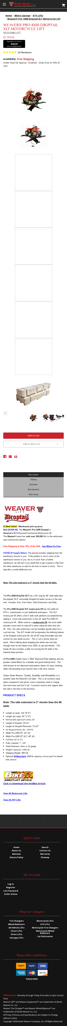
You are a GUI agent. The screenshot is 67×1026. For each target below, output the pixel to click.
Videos (33, 479)
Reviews (33, 484)
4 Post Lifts (16, 934)
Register (10, 887)
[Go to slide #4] (59, 417)
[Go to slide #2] (46, 417)
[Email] (10, 456)
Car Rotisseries (45, 936)
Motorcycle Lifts (45, 921)
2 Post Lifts (16, 931)
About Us (16, 850)
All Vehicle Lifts (16, 927)
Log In (11, 884)
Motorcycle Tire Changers (45, 927)
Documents (33, 489)
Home (16, 847)
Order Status (10, 894)
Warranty (33, 494)
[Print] (15, 456)
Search (45, 847)
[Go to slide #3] (52, 417)
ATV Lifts (45, 924)
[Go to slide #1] (33, 417)
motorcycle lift (40, 622)
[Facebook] (4, 456)
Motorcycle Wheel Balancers (45, 932)
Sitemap (45, 857)
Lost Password (10, 891)
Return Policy (16, 857)
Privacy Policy (32, 979)
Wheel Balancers (16, 924)
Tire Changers (16, 921)
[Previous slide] (5, 413)
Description (33, 474)
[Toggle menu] (4, 4)
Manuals (16, 854)
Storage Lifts (16, 937)
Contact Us (45, 850)
